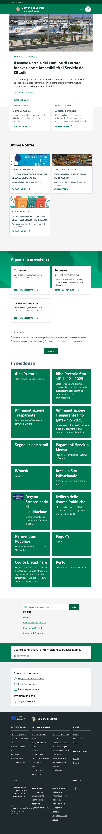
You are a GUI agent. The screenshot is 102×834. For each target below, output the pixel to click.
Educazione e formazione (37, 772)
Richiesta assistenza (40, 807)
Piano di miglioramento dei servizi (59, 815)
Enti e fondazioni (18, 746)
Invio (74, 606)
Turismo (55, 766)
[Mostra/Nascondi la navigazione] (2, 9)
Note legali (56, 799)
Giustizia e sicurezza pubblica (60, 736)
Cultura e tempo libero (38, 764)
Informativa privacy (60, 795)
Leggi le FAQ (37, 787)
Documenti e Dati (18, 762)
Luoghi (76, 759)
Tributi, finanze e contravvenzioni (59, 760)
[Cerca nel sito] (88, 9)
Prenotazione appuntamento (38, 793)
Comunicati (77, 738)
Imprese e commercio (61, 742)
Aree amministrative (19, 738)
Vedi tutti (51, 351)
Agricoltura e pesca (39, 734)
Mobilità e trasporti (60, 746)
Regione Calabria (17, 2)
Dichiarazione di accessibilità (58, 805)
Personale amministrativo (17, 756)
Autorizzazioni (37, 754)
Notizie (76, 734)
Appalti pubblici (38, 750)
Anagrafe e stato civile (39, 744)
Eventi (76, 763)
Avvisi (75, 742)
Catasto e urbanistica (40, 758)
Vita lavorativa (58, 770)
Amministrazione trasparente (59, 789)
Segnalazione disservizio (37, 801)
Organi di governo (18, 734)
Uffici (13, 742)
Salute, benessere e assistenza (60, 752)
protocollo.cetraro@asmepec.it (23, 808)
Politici (13, 750)
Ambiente (36, 738)
